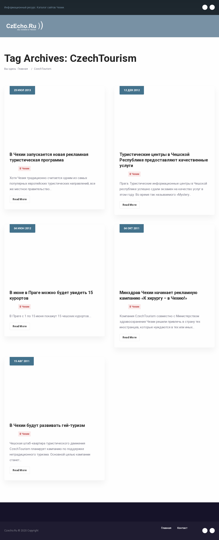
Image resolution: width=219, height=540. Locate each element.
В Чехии (24, 168)
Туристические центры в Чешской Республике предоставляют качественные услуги (164, 160)
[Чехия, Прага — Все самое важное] (24, 26)
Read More (20, 199)
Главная (23, 68)
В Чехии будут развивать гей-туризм (47, 425)
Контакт (182, 528)
